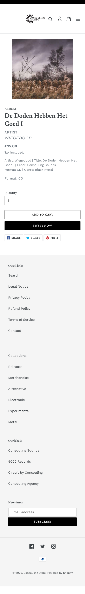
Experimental (19, 411)
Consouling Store (35, 572)
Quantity (11, 192)
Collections (17, 356)
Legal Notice (18, 286)
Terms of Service (21, 320)
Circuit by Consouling (25, 472)
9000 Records (19, 461)
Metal (12, 422)
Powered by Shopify (60, 572)
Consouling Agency (23, 484)
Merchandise (18, 378)
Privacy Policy (19, 297)
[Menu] (77, 18)
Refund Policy (19, 309)
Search (13, 275)
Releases (15, 367)
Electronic (16, 400)
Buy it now (42, 225)
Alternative (17, 389)
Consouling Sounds (23, 450)
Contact (14, 331)
